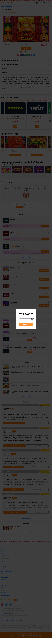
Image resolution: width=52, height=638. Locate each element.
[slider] (32, 319)
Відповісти (26, 324)
